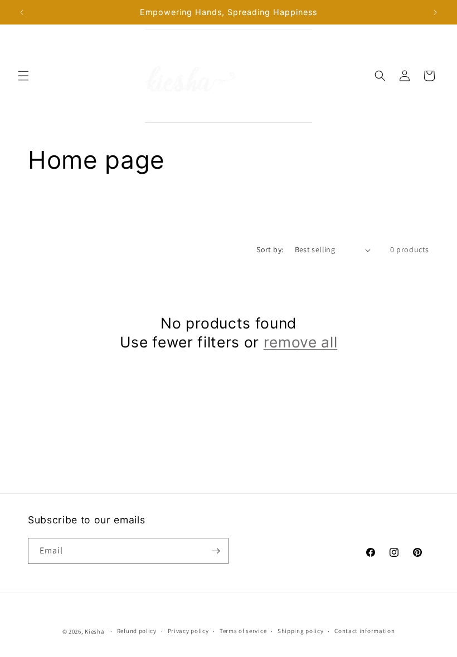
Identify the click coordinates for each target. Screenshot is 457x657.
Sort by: (269, 249)
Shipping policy (301, 631)
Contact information (364, 631)
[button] (23, 75)
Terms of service (243, 631)
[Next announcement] (435, 12)
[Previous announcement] (21, 12)
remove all (301, 342)
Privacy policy (188, 631)
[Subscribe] (215, 551)
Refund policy (137, 631)
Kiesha (94, 631)
